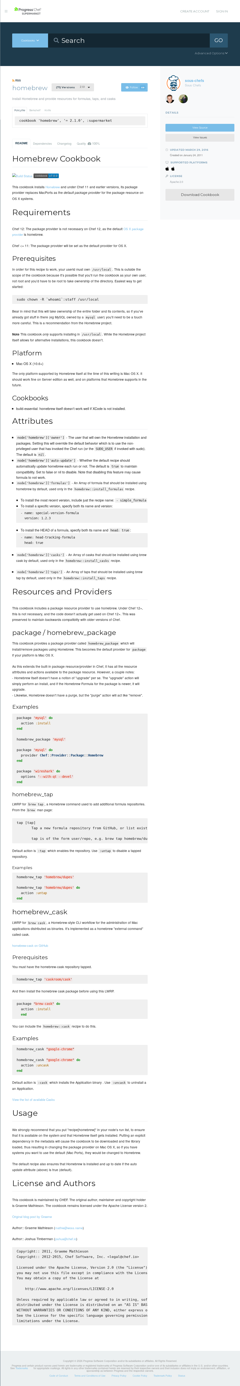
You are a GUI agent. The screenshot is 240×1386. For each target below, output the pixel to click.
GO (218, 40)
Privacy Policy (119, 1375)
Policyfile (19, 110)
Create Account (194, 11)
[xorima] (185, 100)
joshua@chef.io (65, 1239)
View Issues (200, 137)
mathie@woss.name (69, 1228)
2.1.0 (70, 87)
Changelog (64, 143)
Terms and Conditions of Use (89, 1375)
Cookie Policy (140, 1375)
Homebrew (52, 187)
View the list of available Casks (33, 1099)
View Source (199, 127)
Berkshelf (35, 110)
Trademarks (21, 1368)
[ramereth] (171, 100)
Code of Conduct (58, 1375)
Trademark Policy (163, 1375)
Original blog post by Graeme (32, 1216)
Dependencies (42, 143)
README (21, 143)
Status (181, 1375)
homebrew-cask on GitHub (30, 945)
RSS (18, 80)
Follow (137, 87)
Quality (88, 143)
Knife (48, 110)
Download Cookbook (200, 194)
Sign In (222, 11)
